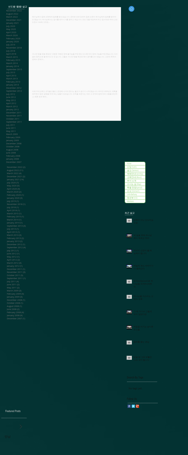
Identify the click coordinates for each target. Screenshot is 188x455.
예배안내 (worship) (135, 173)
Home (129, 163)
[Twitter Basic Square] (133, 406)
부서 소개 (131, 180)
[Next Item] (21, 426)
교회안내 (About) (134, 177)
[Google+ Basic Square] (137, 406)
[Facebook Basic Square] (129, 406)
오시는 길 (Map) (134, 184)
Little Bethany (132, 194)
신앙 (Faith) (132, 166)
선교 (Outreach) (133, 190)
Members (130, 201)
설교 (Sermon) (132, 170)
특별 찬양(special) (134, 187)
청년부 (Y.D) (132, 197)
